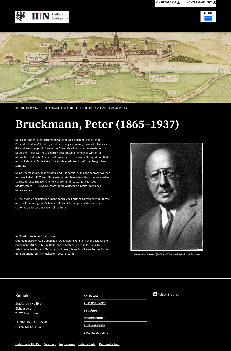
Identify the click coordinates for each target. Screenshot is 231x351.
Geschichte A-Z (89, 108)
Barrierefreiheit (109, 344)
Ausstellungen (95, 303)
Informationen (95, 318)
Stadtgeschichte (63, 108)
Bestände (90, 310)
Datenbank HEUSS (28, 344)
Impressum (67, 344)
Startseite (40, 108)
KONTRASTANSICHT (200, 2)
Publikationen (94, 325)
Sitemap (50, 344)
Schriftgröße (165, 2)
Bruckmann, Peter (114, 108)
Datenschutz (86, 344)
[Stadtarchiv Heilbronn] (42, 17)
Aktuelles (91, 295)
